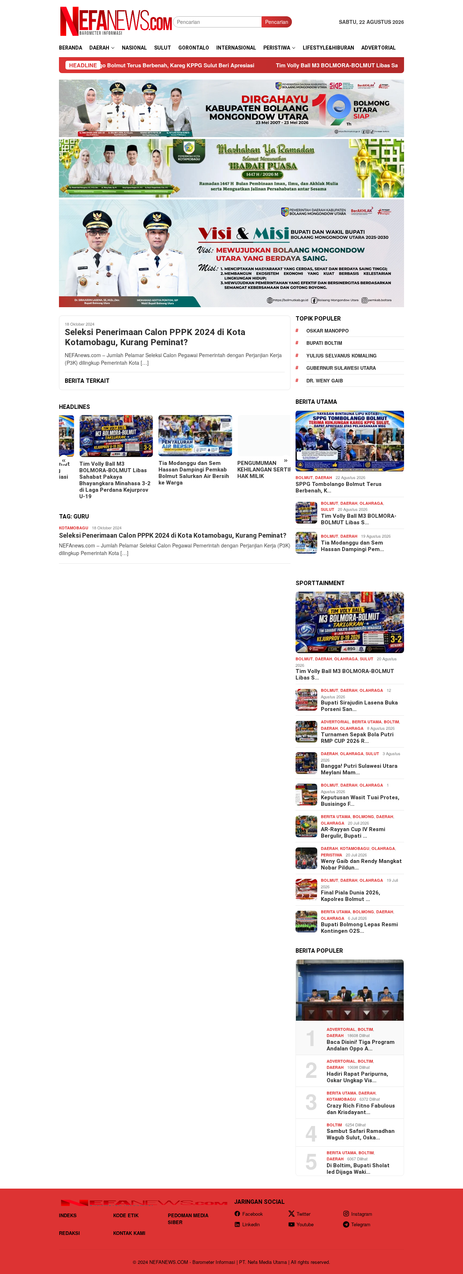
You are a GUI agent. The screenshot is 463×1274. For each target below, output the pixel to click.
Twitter (303, 1213)
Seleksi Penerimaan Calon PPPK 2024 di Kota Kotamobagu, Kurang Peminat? (155, 337)
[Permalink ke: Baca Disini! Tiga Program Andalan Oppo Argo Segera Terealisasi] (350, 990)
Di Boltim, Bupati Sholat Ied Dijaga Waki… (358, 1168)
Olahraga (371, 503)
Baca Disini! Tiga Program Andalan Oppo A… (361, 1044)
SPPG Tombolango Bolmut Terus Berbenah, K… (339, 487)
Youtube (305, 1224)
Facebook (252, 1213)
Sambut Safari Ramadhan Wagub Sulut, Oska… (361, 1134)
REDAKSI (69, 1232)
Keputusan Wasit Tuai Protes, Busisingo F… (360, 800)
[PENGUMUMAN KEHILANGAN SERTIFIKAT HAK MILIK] (253, 435)
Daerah (323, 477)
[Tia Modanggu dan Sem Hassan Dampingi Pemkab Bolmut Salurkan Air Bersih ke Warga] (174, 435)
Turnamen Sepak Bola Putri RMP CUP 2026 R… (357, 737)
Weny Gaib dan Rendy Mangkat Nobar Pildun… (361, 864)
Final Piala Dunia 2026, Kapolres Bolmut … (350, 895)
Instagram (361, 1213)
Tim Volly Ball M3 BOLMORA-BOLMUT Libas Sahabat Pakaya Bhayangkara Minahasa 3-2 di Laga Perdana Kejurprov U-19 (94, 480)
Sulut (327, 509)
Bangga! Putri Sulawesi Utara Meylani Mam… (359, 769)
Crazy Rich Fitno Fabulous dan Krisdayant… (361, 1108)
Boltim (391, 721)
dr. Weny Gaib (324, 380)
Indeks (68, 1215)
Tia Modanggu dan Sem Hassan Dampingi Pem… (352, 545)
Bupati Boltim (324, 342)
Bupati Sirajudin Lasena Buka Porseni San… (359, 705)
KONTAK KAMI (129, 1232)
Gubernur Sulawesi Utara (341, 367)
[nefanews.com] (116, 21)
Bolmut (304, 477)
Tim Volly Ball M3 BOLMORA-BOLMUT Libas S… (358, 519)
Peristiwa (331, 855)
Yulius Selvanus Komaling (341, 355)
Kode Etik (126, 1215)
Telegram (360, 1224)
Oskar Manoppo (327, 330)
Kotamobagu (73, 527)
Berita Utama (367, 721)
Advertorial (335, 721)
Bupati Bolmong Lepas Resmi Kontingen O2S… (359, 927)
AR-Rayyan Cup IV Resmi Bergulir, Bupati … (353, 832)
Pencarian (276, 21)
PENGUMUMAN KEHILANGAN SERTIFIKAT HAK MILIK (250, 469)
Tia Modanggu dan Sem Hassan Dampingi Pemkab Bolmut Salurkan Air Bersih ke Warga (173, 473)
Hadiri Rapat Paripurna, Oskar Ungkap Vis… (357, 1076)
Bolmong (363, 816)
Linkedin (251, 1224)
